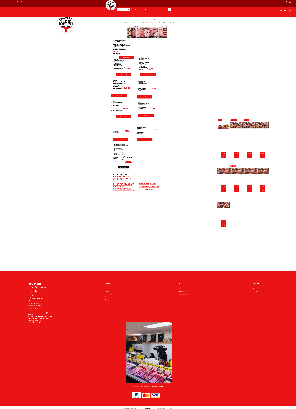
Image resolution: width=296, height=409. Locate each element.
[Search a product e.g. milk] (169, 9)
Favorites (255, 288)
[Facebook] (44, 313)
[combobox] (261, 114)
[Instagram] (47, 313)
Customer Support (37, 303)
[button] (290, 10)
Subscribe (154, 2)
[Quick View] (262, 125)
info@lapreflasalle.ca (36, 298)
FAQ (180, 288)
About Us (181, 291)
